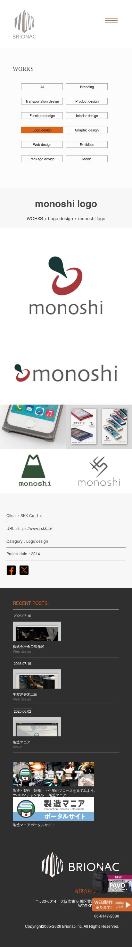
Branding (87, 86)
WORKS (35, 218)
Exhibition (86, 144)
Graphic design (87, 129)
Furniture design (42, 115)
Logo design (42, 129)
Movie (87, 158)
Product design (87, 101)
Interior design (87, 115)
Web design (42, 144)
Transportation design (42, 101)
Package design (41, 158)
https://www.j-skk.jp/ (35, 528)
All (42, 86)
